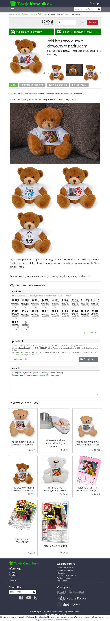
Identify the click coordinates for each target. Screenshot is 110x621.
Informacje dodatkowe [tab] (32, 84)
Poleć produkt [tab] (79, 84)
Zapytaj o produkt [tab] (58, 84)
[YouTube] (28, 597)
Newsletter (14, 580)
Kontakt (12, 572)
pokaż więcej (89, 332)
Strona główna (14, 14)
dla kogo (34, 14)
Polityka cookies (64, 578)
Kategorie (25, 14)
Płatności (61, 573)
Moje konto (62, 580)
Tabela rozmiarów (65, 570)
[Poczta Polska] (72, 598)
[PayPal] (76, 592)
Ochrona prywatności (66, 575)
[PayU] (62, 592)
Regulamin (13, 575)
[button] (48, 72)
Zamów (92, 22)
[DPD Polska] (63, 604)
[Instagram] (36, 597)
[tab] (31, 32)
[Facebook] (21, 597)
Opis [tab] (13, 84)
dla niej (42, 14)
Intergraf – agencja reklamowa (68, 612)
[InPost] (75, 604)
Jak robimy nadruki (65, 568)
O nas (11, 577)
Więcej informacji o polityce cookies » (55, 619)
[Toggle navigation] (12, 9)
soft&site (62, 614)
